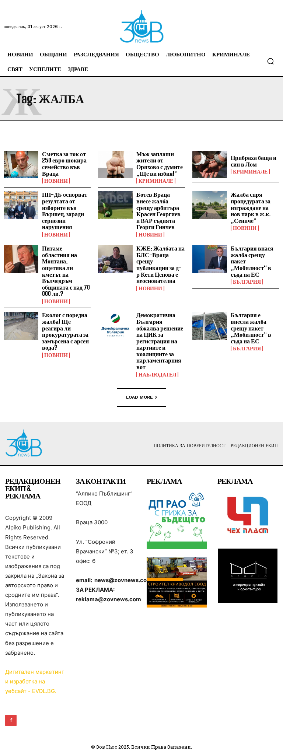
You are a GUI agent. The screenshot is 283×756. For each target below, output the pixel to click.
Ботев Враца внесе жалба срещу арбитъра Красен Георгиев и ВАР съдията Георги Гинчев (158, 210)
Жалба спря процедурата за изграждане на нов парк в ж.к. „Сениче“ (250, 207)
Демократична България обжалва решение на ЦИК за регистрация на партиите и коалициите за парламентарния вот (159, 340)
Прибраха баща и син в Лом (253, 161)
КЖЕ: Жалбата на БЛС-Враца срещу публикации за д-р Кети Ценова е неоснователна (160, 264)
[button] (270, 61)
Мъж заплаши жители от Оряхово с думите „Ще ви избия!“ (159, 163)
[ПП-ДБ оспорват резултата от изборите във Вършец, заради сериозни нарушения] (21, 205)
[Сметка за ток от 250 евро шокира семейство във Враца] (21, 165)
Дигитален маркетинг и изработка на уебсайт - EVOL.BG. (34, 681)
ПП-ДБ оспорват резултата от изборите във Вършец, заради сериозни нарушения (64, 210)
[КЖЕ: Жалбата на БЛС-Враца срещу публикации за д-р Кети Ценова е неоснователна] (115, 259)
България (247, 281)
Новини (56, 180)
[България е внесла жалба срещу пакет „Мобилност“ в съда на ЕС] (209, 326)
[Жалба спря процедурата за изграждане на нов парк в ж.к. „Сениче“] (209, 205)
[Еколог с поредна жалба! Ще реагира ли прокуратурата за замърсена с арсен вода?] (21, 326)
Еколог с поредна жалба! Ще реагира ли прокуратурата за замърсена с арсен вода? (65, 331)
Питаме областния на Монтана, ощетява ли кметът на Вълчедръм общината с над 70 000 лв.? (66, 271)
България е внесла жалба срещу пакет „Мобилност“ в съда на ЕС (251, 327)
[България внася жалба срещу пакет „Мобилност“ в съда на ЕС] (209, 259)
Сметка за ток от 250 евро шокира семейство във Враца (64, 163)
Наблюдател (157, 374)
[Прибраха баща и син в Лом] (209, 165)
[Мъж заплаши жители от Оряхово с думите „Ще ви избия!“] (115, 165)
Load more (139, 396)
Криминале (156, 180)
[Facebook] (11, 720)
